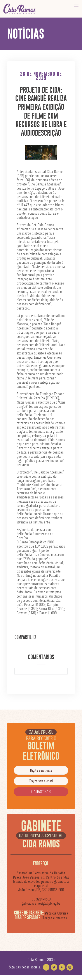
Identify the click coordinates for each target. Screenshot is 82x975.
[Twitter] (54, 967)
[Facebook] (46, 967)
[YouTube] (62, 967)
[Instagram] (69, 967)
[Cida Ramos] (19, 8)
